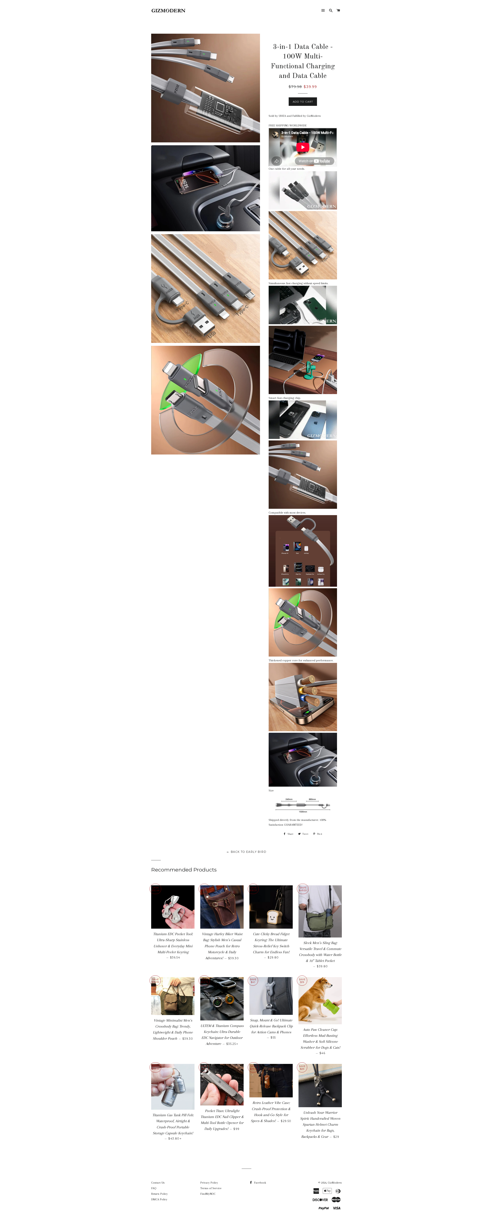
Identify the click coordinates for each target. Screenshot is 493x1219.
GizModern (335, 1182)
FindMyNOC (207, 1194)
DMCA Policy (159, 1199)
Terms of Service (210, 1188)
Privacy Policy (209, 1182)
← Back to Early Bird (246, 852)
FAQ (153, 1188)
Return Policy (159, 1194)
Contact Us (158, 1182)
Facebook (259, 1182)
